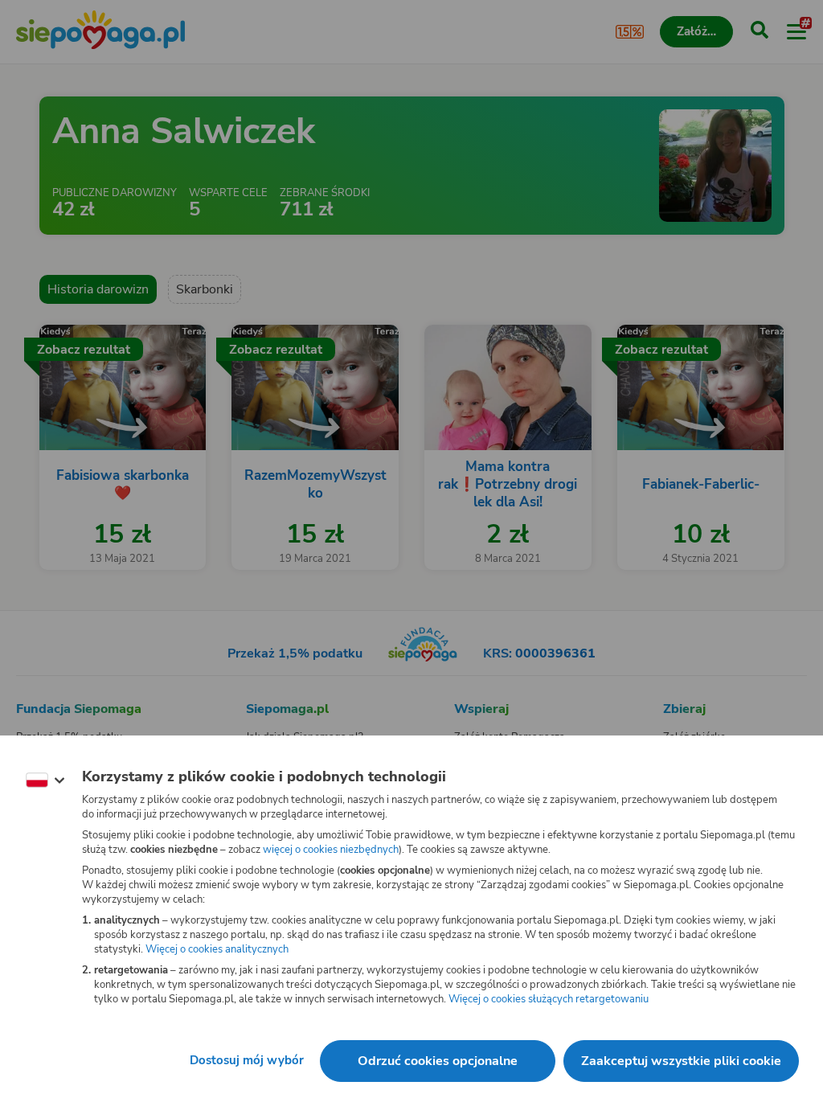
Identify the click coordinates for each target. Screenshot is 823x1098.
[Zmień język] (45, 780)
